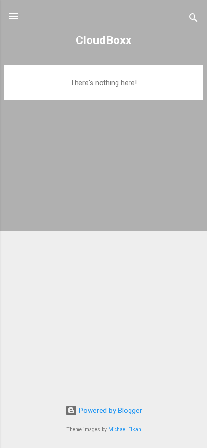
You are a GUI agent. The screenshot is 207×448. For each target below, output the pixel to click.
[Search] (193, 19)
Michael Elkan (124, 429)
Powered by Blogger (109, 410)
